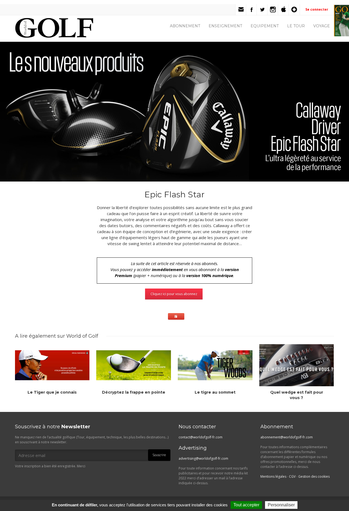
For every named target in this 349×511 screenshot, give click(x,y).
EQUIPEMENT (265, 25)
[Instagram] (272, 9)
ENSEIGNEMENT (225, 25)
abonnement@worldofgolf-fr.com (286, 437)
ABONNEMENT (185, 25)
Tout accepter (246, 505)
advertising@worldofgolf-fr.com (203, 458)
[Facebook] (251, 9)
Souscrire (159, 455)
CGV (292, 476)
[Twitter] (262, 9)
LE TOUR (296, 25)
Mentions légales (273, 476)
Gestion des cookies (314, 476)
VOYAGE (321, 25)
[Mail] (241, 9)
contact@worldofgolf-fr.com (200, 437)
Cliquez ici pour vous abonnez (174, 294)
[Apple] (283, 9)
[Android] (294, 9)
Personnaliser (281, 505)
